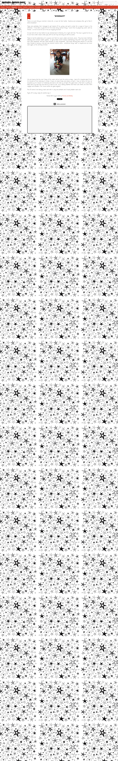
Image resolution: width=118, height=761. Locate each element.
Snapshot (31, 7)
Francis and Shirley (67, 96)
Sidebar (25, 7)
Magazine (14, 7)
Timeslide (37, 7)
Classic (3, 7)
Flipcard (8, 7)
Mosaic (20, 7)
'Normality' (60, 16)
